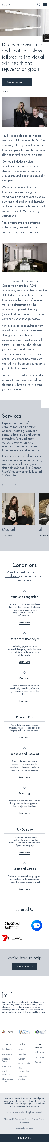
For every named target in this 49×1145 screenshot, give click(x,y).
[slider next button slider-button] (14, 485)
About (21, 1049)
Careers (22, 1058)
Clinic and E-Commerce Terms (17, 1119)
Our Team (22, 1054)
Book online (24, 1137)
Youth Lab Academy (6, 1072)
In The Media (24, 1063)
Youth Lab (19, 1112)
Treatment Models (22, 1077)
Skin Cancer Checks (7, 1080)
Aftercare (6, 1066)
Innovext (29, 1128)
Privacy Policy (38, 1119)
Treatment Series (6, 1060)
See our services (15, 82)
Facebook (39, 1057)
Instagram (39, 1052)
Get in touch (23, 966)
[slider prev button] (4, 485)
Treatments (7, 1049)
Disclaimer (24, 1122)
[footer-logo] (24, 995)
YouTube (38, 1061)
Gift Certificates (23, 1070)
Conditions (7, 1054)
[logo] (8, 4)
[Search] (39, 4)
